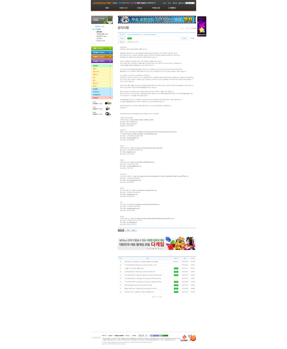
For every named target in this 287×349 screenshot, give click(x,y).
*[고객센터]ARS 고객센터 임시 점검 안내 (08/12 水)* (139, 272)
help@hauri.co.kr (131, 152)
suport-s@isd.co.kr (131, 124)
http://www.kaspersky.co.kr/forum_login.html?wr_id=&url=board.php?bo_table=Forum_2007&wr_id (161, 176)
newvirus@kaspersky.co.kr (134, 180)
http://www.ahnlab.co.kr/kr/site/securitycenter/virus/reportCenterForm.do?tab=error (155, 132)
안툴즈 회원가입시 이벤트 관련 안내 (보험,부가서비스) (140, 288)
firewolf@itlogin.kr (132, 222)
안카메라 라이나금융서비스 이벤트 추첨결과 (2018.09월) (141, 261)
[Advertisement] (102, 128)
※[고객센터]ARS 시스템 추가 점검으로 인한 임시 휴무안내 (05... (143, 275)
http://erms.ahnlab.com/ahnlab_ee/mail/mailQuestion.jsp (142, 134)
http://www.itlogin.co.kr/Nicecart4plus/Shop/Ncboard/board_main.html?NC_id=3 (152, 218)
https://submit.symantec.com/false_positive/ (142, 120)
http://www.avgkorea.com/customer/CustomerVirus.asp (144, 204)
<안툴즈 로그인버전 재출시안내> (134, 268)
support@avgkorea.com (133, 208)
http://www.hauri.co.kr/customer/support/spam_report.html (146, 148)
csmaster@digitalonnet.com (134, 166)
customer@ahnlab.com (133, 138)
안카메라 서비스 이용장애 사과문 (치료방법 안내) (139, 292)
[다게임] (157, 243)
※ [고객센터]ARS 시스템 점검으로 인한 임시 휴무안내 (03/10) (142, 282)
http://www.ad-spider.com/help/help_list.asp (142, 162)
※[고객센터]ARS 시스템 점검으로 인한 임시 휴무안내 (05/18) (142, 278)
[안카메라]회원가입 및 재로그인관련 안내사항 (138, 285)
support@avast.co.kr (132, 194)
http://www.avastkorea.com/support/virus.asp (144, 190)
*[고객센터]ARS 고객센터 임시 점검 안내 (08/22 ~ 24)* (140, 265)
